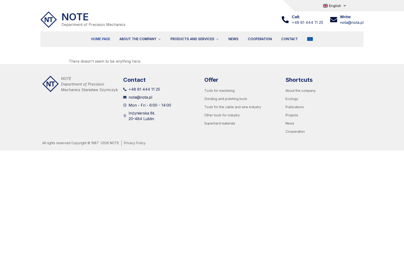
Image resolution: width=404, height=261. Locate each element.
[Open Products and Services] (217, 39)
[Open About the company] (159, 39)
